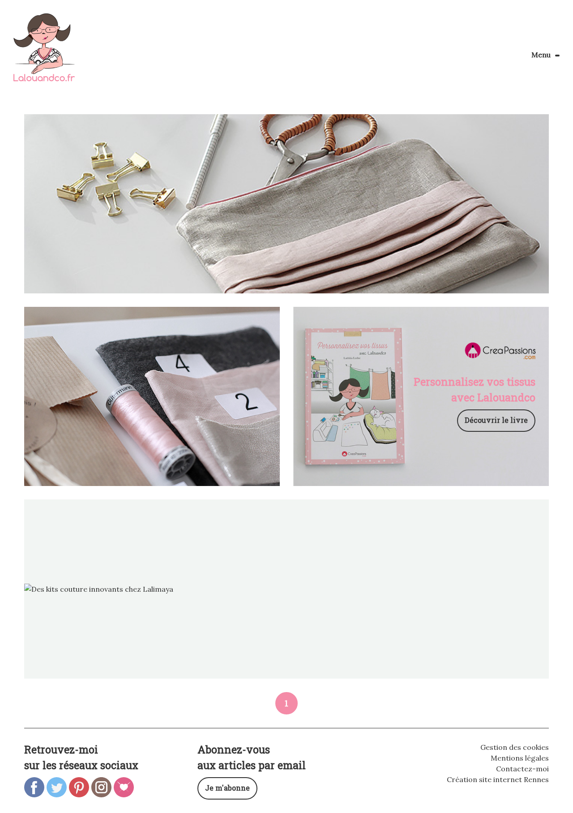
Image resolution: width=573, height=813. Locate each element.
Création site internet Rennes (498, 779)
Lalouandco (44, 52)
